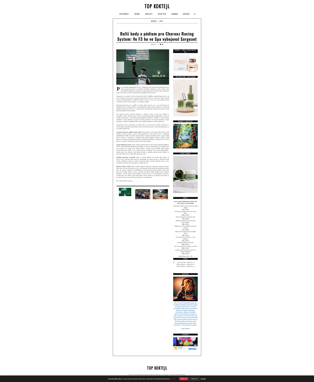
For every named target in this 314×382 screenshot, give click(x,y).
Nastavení (203, 379)
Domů (154, 21)
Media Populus (155, 374)
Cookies (165, 374)
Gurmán (174, 14)
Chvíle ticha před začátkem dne (185, 217)
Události (149, 14)
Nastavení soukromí (177, 374)
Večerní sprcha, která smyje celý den (185, 246)
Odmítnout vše (194, 379)
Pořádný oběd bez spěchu (185, 242)
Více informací (173, 379)
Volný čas (162, 14)
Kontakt (186, 14)
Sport (161, 21)
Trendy (137, 14)
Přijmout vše (184, 379)
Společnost (124, 14)
